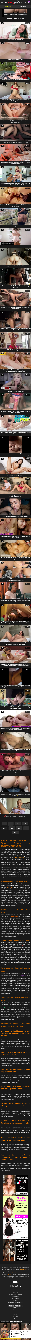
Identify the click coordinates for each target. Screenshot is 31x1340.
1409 (15, 832)
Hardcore (15, 1312)
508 (4, 828)
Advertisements (15, 1298)
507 (25, 823)
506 (18, 823)
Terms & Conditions (15, 1290)
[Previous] (11, 824)
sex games (23, 6)
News (15, 1288)
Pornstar (15, 1310)
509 (12, 828)
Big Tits (15, 1318)
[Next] (26, 828)
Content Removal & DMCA (15, 1294)
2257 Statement (15, 1296)
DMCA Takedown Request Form (16, 1302)
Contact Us (15, 1300)
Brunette (15, 1316)
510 (19, 828)
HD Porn (15, 1308)
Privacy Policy (15, 1292)
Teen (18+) (15, 1314)
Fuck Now (8, 6)
